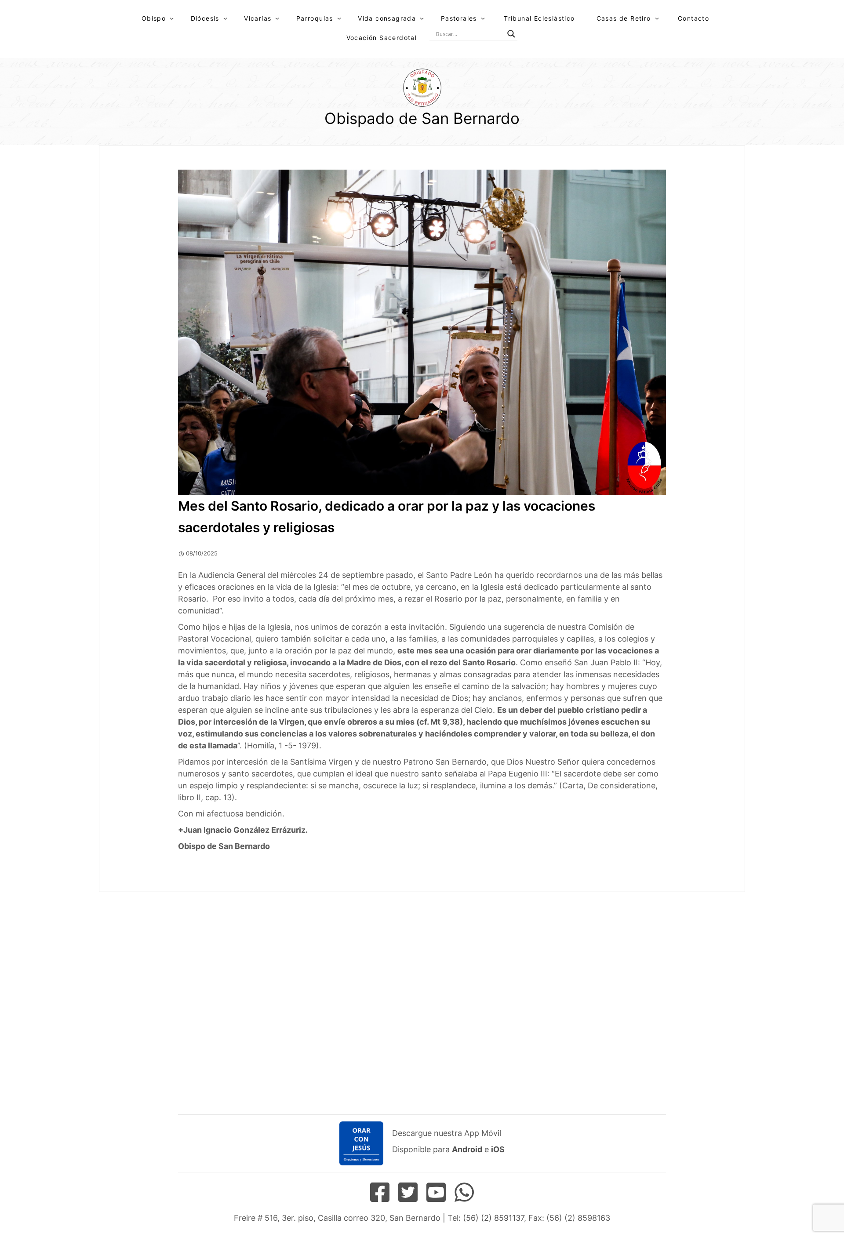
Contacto (693, 18)
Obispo (154, 18)
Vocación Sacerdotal (381, 37)
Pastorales (459, 18)
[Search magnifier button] (511, 34)
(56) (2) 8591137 (493, 1217)
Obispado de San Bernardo (422, 118)
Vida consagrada (387, 18)
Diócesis (205, 18)
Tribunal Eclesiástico (539, 18)
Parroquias (314, 18)
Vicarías (257, 18)
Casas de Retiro (624, 18)
